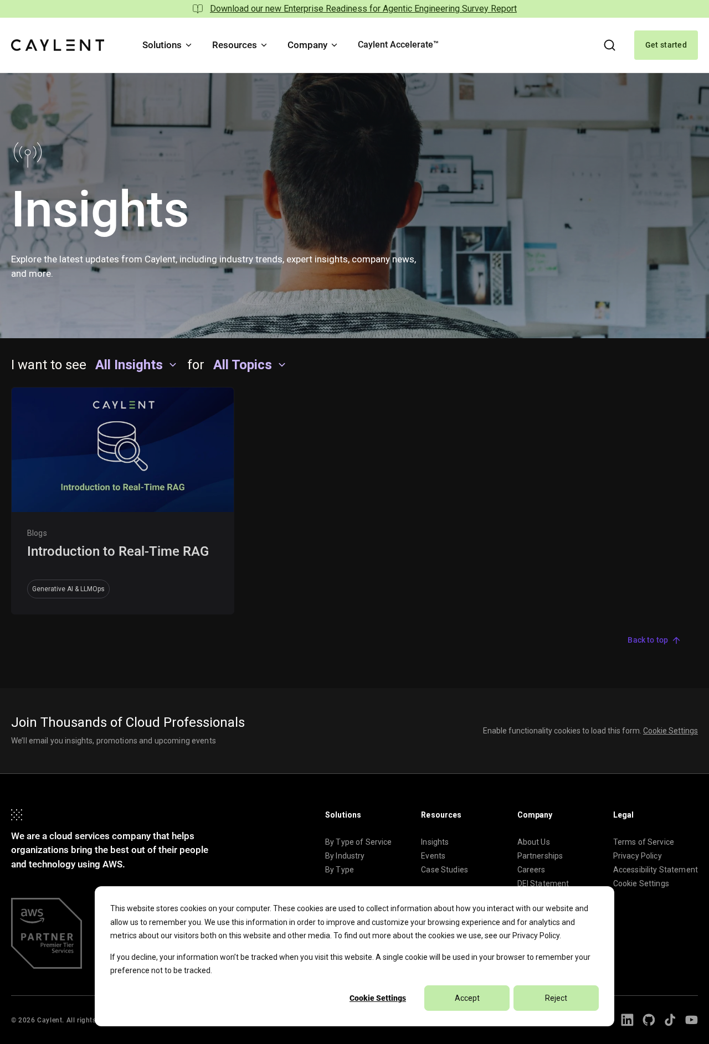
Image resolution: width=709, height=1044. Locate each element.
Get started (666, 44)
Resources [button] (234, 44)
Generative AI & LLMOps (68, 589)
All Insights (129, 365)
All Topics (242, 365)
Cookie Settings (378, 998)
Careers (531, 869)
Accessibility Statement (655, 869)
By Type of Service (358, 842)
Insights (435, 842)
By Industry (345, 855)
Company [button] (307, 44)
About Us (533, 842)
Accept (467, 998)
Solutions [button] (162, 44)
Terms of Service (643, 842)
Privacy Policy (535, 935)
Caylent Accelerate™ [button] (398, 44)
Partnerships (540, 855)
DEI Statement (543, 883)
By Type (339, 869)
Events (433, 855)
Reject (556, 998)
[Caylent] (57, 45)
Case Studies (444, 869)
